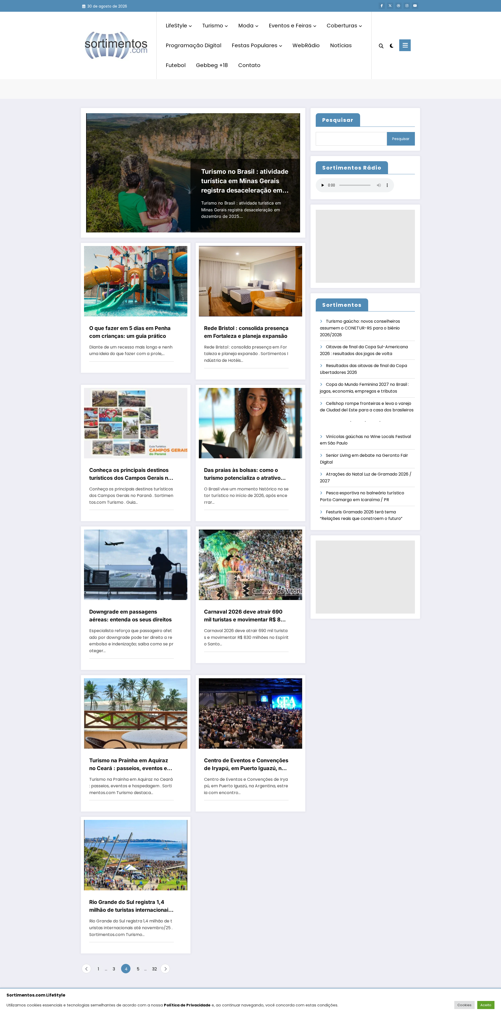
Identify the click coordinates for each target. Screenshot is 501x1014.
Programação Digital (193, 45)
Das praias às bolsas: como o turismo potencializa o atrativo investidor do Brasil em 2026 (242, 474)
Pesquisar (338, 120)
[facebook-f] (382, 6)
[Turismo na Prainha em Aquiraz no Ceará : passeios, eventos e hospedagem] (135, 713)
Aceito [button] (485, 1005)
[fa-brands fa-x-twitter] (390, 6)
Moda (246, 25)
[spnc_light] (391, 45)
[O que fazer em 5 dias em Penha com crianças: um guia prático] (135, 281)
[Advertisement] (365, 246)
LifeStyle (176, 25)
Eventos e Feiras (290, 25)
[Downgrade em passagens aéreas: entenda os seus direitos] (135, 565)
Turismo (212, 25)
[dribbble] (398, 6)
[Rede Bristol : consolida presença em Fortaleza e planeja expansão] (250, 281)
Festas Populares (254, 45)
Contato (249, 65)
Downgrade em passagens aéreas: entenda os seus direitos (130, 616)
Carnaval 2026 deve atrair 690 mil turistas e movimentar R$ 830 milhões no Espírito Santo (245, 616)
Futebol (176, 65)
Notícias (341, 45)
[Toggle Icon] (405, 45)
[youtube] (415, 6)
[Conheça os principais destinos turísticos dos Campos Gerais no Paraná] (135, 423)
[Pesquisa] (381, 45)
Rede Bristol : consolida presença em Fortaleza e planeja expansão (246, 332)
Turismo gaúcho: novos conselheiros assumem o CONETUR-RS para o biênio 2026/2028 (360, 328)
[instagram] (407, 6)
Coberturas (342, 25)
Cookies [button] (464, 1005)
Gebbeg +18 (212, 65)
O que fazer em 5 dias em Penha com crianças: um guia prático (130, 332)
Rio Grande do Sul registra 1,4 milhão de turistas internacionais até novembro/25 (130, 906)
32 (154, 969)
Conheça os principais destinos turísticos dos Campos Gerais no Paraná (130, 474)
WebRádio (306, 45)
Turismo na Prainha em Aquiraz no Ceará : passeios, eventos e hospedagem (128, 764)
